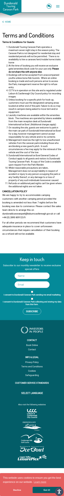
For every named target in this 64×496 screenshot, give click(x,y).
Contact (32, 349)
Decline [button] (17, 490)
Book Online (32, 345)
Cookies (32, 371)
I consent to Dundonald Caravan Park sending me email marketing (32, 295)
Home (8, 22)
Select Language (32, 393)
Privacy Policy (32, 362)
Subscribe (32, 311)
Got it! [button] (46, 490)
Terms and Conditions (32, 366)
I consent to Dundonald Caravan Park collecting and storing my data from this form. (32, 303)
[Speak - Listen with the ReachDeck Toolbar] (59, 491)
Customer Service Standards (32, 383)
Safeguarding (32, 375)
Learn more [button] (40, 482)
